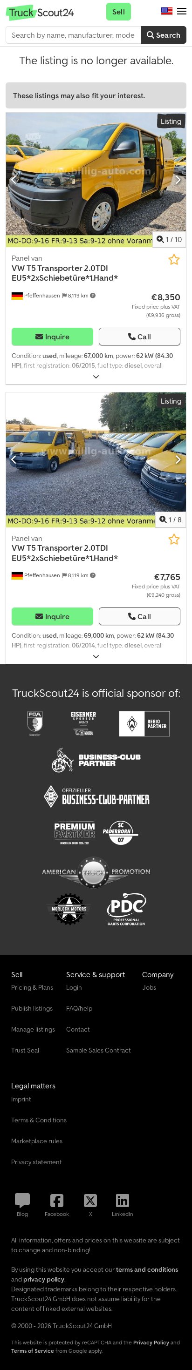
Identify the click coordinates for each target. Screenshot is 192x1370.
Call (144, 336)
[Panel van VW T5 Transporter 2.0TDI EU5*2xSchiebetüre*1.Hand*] (96, 180)
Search (167, 35)
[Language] (166, 11)
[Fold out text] (96, 377)
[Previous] (14, 180)
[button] (181, 11)
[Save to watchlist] (174, 259)
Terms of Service (32, 1350)
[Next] (177, 180)
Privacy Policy (151, 1342)
